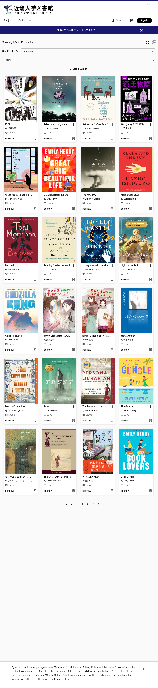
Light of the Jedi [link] (129, 265)
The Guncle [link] (127, 406)
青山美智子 (128, 340)
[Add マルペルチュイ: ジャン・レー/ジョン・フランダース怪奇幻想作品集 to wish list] (35, 491)
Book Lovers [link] (127, 477)
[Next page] (99, 504)
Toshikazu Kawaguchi (94, 128)
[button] (117, 21)
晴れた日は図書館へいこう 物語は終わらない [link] (58, 336)
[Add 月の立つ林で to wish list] (150, 350)
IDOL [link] (7, 124)
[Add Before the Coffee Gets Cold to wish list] (112, 139)
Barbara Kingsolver (16, 410)
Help (149, 4)
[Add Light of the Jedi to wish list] (150, 280)
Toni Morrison (13, 269)
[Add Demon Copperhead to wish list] (35, 421)
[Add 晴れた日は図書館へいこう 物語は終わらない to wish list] (73, 350)
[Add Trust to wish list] (73, 421)
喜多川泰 (89, 481)
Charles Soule (129, 269)
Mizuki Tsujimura (92, 269)
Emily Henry (51, 199)
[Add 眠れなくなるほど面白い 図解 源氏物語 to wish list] (150, 139)
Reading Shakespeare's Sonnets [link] (58, 265)
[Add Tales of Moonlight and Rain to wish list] (73, 139)
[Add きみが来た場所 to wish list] (112, 491)
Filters (8, 60)
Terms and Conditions (66, 667)
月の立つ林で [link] (128, 336)
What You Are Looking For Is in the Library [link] (19, 195)
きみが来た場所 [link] (90, 477)
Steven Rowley (129, 410)
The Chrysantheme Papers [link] (57, 477)
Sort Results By (10, 51)
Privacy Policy (90, 667)
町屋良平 (12, 128)
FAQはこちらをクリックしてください (77, 30)
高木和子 (127, 128)
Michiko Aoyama (15, 199)
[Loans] (131, 21)
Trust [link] (46, 406)
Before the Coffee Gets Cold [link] (96, 124)
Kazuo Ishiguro (129, 199)
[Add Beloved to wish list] (35, 280)
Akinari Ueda (52, 128)
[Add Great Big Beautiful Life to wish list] (73, 209)
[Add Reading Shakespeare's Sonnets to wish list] (73, 280)
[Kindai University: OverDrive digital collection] (29, 9)
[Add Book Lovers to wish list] (150, 491)
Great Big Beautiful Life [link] (56, 195)
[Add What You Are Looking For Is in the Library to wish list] (35, 209)
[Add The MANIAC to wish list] (112, 209)
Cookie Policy (61, 679)
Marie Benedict (91, 410)
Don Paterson (52, 269)
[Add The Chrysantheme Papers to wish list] (73, 491)
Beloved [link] (9, 265)
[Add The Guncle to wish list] (150, 421)
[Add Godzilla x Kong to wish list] (35, 350)
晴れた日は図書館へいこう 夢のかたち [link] (96, 336)
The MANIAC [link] (89, 195)
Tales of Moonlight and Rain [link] (58, 124)
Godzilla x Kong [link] (13, 336)
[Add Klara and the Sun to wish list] (150, 209)
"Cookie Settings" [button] (54, 675)
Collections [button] (25, 20)
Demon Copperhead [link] (15, 406)
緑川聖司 (50, 340)
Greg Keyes (13, 340)
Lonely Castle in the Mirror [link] (96, 265)
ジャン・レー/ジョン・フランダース (21, 481)
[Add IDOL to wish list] (35, 139)
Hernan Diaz (51, 410)
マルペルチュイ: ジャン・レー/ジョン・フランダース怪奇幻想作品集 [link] (19, 477)
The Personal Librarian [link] (94, 406)
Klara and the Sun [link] (130, 195)
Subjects (9, 20)
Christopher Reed (53, 481)
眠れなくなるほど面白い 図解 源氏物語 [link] (135, 124)
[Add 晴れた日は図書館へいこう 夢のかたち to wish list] (112, 350)
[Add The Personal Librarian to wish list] (112, 421)
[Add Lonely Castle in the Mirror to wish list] (112, 280)
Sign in (144, 20)
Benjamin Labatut (92, 199)
